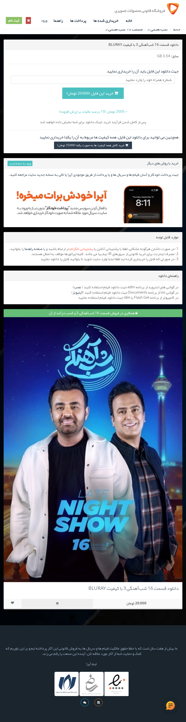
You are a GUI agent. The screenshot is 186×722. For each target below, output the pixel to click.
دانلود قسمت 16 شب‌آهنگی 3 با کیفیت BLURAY (133, 588)
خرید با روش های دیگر (162, 163)
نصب (77, 287)
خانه (129, 20)
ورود (44, 20)
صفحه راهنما (33, 248)
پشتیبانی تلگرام (81, 248)
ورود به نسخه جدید (20, 163)
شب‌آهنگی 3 (157, 29)
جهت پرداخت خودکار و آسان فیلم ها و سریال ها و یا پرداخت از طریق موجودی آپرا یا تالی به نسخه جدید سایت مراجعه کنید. (93, 174)
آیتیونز (78, 292)
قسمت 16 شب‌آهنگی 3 (123, 29)
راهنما (58, 20)
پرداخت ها (78, 20)
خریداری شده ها (105, 20)
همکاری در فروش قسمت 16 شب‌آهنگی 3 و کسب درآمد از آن (92, 313)
